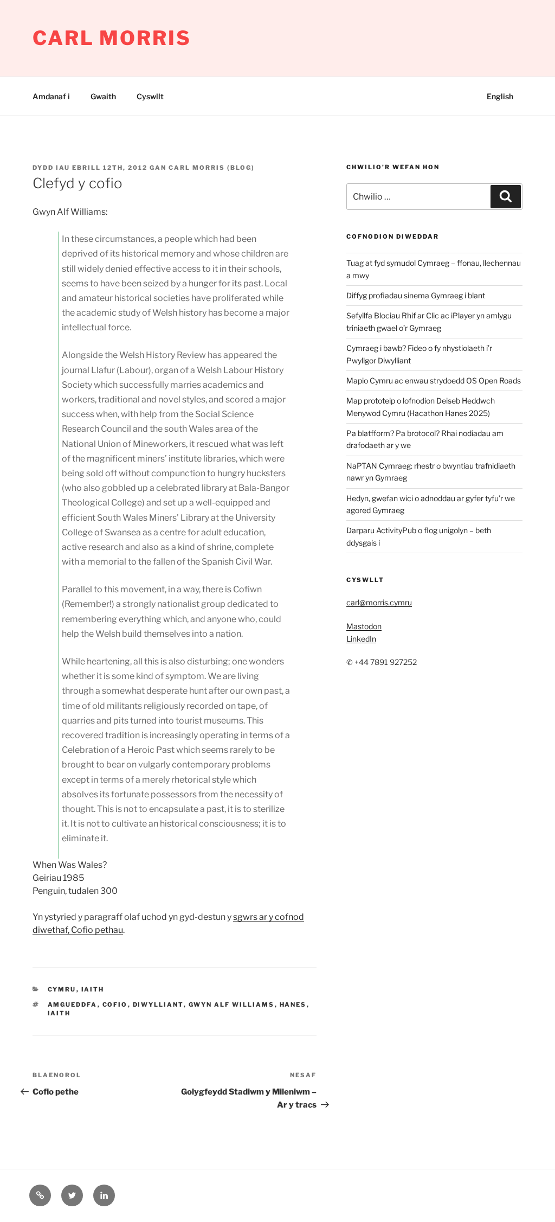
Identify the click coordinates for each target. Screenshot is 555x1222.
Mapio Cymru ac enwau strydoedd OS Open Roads (433, 380)
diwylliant (158, 1004)
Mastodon (364, 626)
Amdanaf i (51, 96)
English (500, 96)
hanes (293, 1004)
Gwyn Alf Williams (232, 1004)
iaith (93, 989)
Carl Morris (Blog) (212, 167)
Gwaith (103, 96)
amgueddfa (73, 1004)
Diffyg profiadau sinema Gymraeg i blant (415, 295)
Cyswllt (150, 96)
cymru (62, 989)
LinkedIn (361, 638)
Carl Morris (112, 38)
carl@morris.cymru (379, 602)
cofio (115, 1004)
